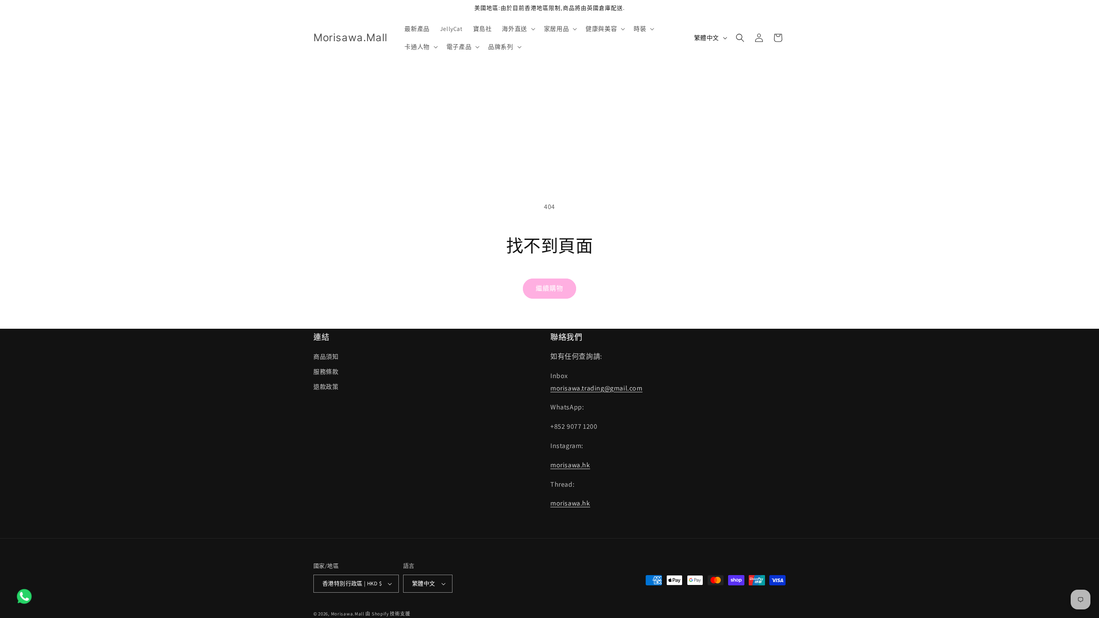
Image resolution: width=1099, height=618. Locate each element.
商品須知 (325, 356)
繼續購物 (549, 288)
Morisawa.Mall (347, 614)
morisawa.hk (570, 465)
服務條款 (325, 372)
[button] (517, 29)
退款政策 (325, 387)
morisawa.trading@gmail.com (596, 388)
